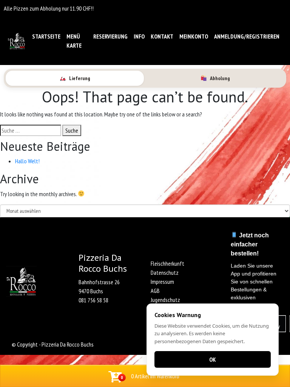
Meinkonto (193, 36)
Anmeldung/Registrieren (246, 36)
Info (139, 36)
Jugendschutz (165, 299)
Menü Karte (74, 41)
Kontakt (162, 36)
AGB (155, 290)
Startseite (46, 36)
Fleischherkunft (167, 263)
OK (212, 359)
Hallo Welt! (27, 161)
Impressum (162, 281)
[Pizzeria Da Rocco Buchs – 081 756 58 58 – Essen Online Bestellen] (16, 41)
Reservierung (110, 36)
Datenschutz (165, 272)
